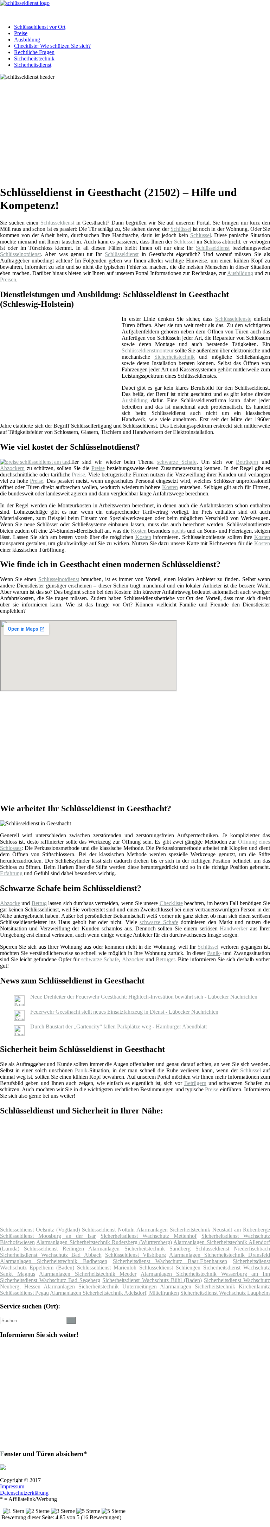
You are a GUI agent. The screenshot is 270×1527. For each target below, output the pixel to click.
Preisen (8, 279)
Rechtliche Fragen (34, 52)
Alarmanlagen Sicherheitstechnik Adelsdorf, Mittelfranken (114, 1293)
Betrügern (247, 462)
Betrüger (165, 959)
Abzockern (12, 468)
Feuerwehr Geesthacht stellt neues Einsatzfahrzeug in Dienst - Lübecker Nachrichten (124, 1012)
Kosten (170, 487)
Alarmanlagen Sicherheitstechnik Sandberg (139, 1249)
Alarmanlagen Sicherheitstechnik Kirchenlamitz (215, 1286)
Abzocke (10, 903)
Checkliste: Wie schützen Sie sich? (52, 46)
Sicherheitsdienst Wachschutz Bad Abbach (51, 1255)
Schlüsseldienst (57, 223)
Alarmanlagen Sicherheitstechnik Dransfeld (219, 1255)
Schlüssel (181, 229)
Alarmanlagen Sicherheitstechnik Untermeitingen (100, 1286)
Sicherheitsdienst (32, 65)
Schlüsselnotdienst (20, 254)
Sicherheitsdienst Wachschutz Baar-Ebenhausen (170, 1261)
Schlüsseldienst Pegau (24, 1293)
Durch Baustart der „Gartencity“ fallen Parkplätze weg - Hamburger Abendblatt (118, 1026)
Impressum (12, 1486)
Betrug (39, 903)
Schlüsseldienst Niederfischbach (232, 1249)
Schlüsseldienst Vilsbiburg (135, 1255)
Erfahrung (11, 873)
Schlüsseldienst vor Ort (39, 27)
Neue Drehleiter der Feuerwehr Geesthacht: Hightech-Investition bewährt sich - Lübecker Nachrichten (143, 997)
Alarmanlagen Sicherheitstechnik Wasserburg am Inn (205, 1274)
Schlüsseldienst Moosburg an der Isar (48, 1236)
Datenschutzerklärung (24, 1493)
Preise (20, 33)
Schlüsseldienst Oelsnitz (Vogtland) (40, 1230)
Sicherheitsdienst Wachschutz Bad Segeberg (50, 1280)
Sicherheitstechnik (34, 58)
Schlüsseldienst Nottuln (108, 1230)
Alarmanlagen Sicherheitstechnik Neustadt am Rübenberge (203, 1230)
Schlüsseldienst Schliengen (169, 1268)
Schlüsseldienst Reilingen (54, 1249)
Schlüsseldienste (233, 319)
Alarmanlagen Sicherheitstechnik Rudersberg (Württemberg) (104, 1242)
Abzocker (133, 959)
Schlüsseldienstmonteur (148, 350)
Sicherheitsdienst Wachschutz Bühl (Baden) (151, 1280)
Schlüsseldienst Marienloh (106, 1268)
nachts (179, 531)
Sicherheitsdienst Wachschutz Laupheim (225, 1293)
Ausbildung (27, 40)
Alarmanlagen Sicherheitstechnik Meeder (87, 1274)
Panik (213, 953)
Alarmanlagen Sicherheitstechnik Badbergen (53, 1261)
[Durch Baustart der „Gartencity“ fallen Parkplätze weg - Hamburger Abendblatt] (19, 1034)
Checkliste (171, 903)
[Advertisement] (137, 129)
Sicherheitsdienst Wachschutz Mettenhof (149, 1236)
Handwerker (234, 928)
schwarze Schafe (177, 462)
